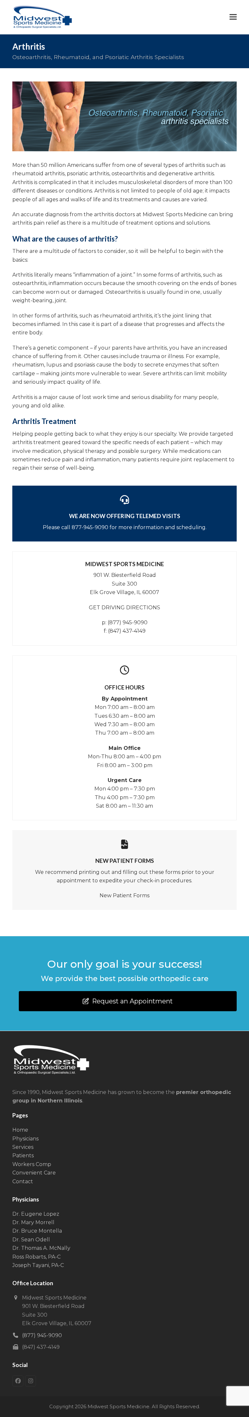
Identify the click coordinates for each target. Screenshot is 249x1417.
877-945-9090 (90, 527)
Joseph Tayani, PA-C (38, 1265)
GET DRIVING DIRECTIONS (124, 607)
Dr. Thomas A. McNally (41, 1248)
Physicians (25, 1139)
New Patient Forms (124, 895)
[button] (233, 17)
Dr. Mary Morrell (33, 1222)
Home (20, 1130)
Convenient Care (34, 1173)
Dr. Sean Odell (31, 1240)
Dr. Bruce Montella (37, 1231)
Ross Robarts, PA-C (36, 1257)
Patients (23, 1155)
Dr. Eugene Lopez (35, 1214)
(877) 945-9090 (128, 622)
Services (22, 1147)
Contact (22, 1181)
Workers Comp (31, 1164)
